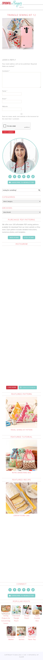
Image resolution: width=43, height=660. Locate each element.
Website (5, 106)
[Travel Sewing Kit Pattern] (21, 412)
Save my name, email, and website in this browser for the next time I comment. (20, 118)
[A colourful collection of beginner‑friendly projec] (21, 259)
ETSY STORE (29, 237)
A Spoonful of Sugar (12, 8)
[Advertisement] (21, 544)
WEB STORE (14, 237)
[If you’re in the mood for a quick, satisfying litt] (21, 372)
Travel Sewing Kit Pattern (21, 430)
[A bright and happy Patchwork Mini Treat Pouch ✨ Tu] (21, 281)
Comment (6, 71)
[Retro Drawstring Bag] (21, 455)
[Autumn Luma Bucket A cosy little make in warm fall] (21, 349)
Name (4, 91)
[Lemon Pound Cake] (21, 498)
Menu (21, 7)
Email (4, 99)
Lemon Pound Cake (21, 515)
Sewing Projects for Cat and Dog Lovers (5, 619)
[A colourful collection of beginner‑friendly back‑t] (21, 327)
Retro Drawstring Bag (21, 473)
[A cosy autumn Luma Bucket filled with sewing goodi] (21, 304)
